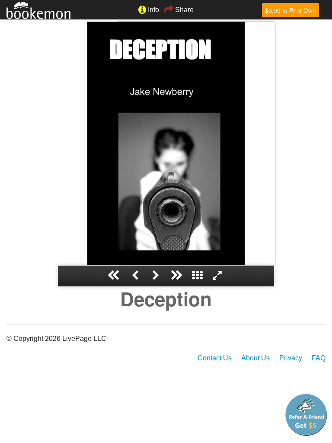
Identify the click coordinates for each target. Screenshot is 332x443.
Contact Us (215, 358)
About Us (255, 358)
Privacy (290, 358)
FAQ (319, 358)
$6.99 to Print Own (290, 10)
